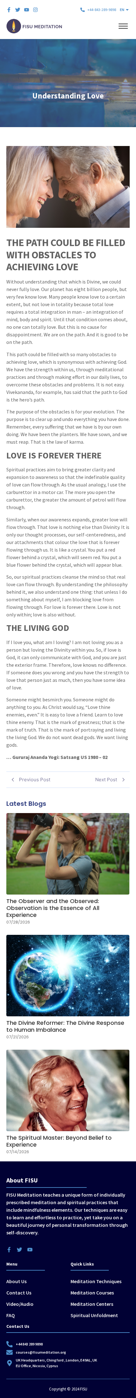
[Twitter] (17, 9)
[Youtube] (26, 9)
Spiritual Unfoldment (94, 1315)
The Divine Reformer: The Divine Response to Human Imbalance (65, 1026)
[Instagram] (35, 9)
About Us (16, 1281)
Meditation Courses (92, 1292)
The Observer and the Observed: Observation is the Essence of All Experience (52, 908)
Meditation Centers (92, 1304)
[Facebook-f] (8, 9)
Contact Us (18, 1292)
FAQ (10, 1315)
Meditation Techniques (96, 1281)
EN (122, 9)
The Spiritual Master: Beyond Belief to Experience (59, 1141)
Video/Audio (20, 1304)
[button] (124, 9)
